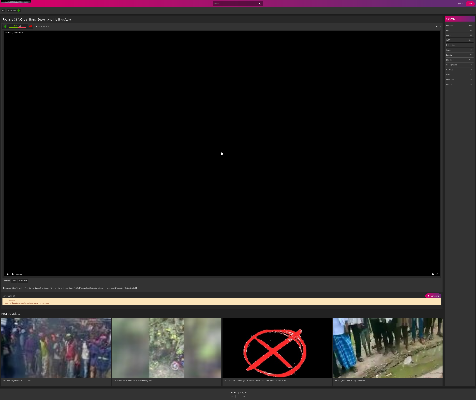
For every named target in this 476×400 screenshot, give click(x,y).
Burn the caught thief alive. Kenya (16, 380)
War (447, 75)
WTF (448, 40)
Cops (448, 30)
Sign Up (460, 3)
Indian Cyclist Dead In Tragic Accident (349, 380)
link (232, 396)
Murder (449, 84)
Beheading (450, 45)
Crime (14, 281)
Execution (450, 79)
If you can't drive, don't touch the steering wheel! (133, 380)
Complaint (23, 281)
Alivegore (243, 392)
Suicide (449, 55)
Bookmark (13, 10)
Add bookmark (44, 26)
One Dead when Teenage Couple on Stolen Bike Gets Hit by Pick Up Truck (255, 380)
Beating (449, 70)
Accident (449, 25)
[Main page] (16, 3)
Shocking (449, 60)
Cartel (448, 50)
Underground (451, 65)
